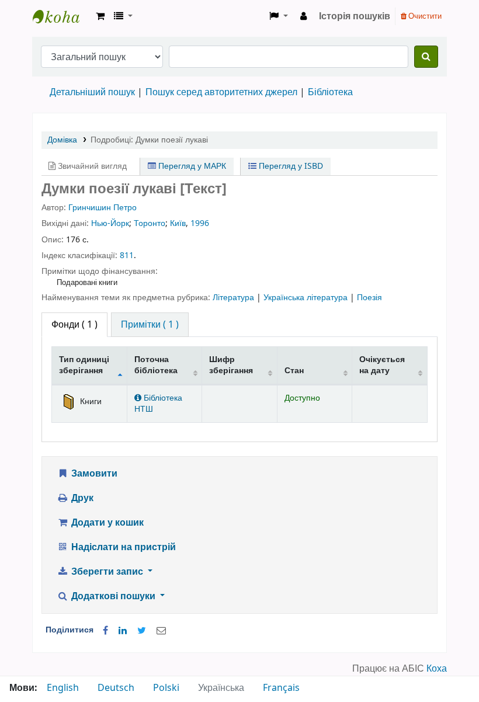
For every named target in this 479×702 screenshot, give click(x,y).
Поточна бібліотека (156, 365)
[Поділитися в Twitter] (141, 630)
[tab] (150, 324)
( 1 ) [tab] (74, 325)
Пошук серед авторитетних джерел (221, 92)
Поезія (369, 297)
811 (127, 255)
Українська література (306, 297)
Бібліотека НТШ (158, 403)
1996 (199, 223)
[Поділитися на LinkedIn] (122, 630)
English (63, 688)
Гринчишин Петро (102, 207)
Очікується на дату (382, 365)
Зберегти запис (107, 572)
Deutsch (116, 688)
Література (234, 297)
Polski (166, 688)
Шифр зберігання (231, 365)
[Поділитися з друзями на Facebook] (105, 630)
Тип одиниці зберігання (84, 365)
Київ (178, 223)
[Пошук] (426, 57)
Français (281, 688)
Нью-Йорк (110, 223)
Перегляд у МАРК (191, 166)
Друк (81, 498)
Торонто (149, 223)
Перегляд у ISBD (289, 166)
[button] (100, 16)
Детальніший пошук (92, 92)
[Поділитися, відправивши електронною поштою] (161, 630)
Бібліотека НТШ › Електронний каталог (62, 16)
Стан (294, 370)
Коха (436, 669)
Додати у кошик (106, 523)
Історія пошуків (354, 16)
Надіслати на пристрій (122, 547)
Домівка (62, 140)
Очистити (424, 16)
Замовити (93, 474)
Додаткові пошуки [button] (113, 596)
